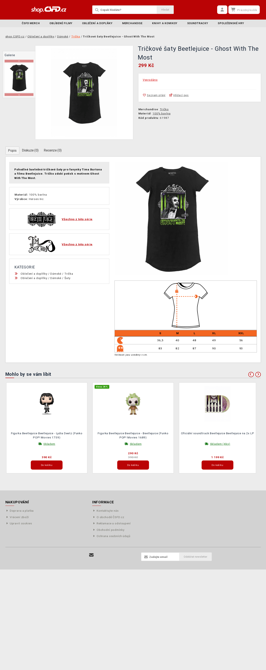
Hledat (165, 9)
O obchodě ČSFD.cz (110, 517)
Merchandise (132, 23)
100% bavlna (161, 113)
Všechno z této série (77, 219)
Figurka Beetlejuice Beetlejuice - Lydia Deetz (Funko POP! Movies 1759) (47, 435)
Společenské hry (231, 23)
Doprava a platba (22, 510)
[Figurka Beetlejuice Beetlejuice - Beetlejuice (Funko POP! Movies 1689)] (133, 403)
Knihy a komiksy (164, 23)
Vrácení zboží (19, 517)
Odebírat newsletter (195, 556)
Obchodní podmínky (110, 529)
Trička (68, 273)
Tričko (164, 109)
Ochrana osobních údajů (114, 536)
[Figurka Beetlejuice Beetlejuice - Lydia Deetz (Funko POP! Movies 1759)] (46, 403)
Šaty (67, 278)
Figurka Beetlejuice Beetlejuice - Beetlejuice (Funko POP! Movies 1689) (133, 435)
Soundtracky (197, 23)
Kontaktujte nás (108, 510)
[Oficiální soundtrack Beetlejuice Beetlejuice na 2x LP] (217, 403)
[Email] (91, 555)
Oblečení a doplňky (97, 23)
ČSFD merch (31, 23)
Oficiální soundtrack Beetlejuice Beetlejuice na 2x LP (217, 433)
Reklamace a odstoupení (114, 523)
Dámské (55, 273)
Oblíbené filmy (61, 23)
